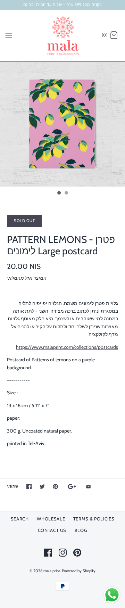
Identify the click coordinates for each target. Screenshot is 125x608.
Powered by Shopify (78, 570)
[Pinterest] (77, 553)
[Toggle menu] (8, 35)
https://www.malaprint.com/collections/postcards (67, 347)
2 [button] (65, 193)
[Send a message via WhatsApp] (112, 595)
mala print (51, 570)
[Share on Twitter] (42, 486)
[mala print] (62, 35)
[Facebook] (48, 553)
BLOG (81, 530)
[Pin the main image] (55, 486)
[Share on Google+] (72, 486)
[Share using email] (88, 486)
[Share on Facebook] (29, 486)
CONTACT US (52, 530)
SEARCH (20, 518)
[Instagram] (63, 553)
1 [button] (58, 193)
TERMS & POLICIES (93, 518)
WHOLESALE (51, 518)
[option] (62, 124)
